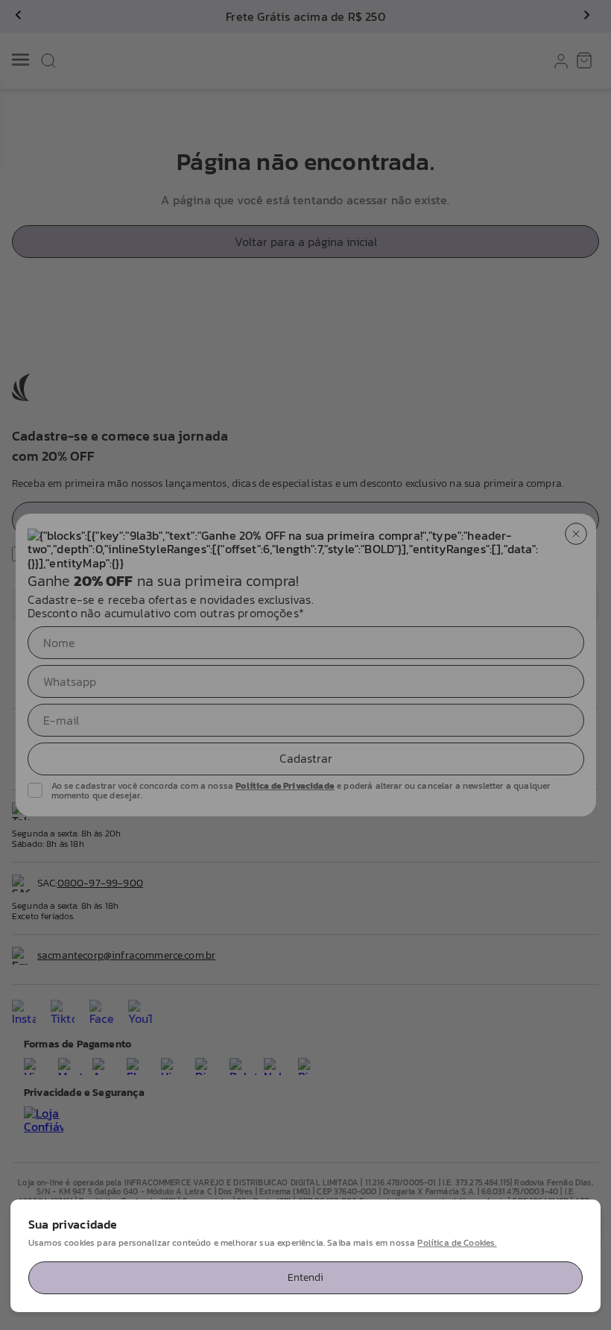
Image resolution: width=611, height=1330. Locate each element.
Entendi (305, 1277)
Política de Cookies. (456, 1242)
